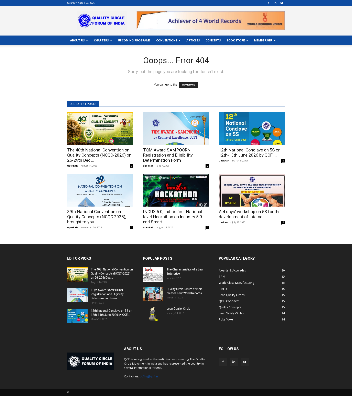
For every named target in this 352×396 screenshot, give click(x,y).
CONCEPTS (213, 40)
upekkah (72, 165)
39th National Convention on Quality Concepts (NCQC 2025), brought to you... (96, 216)
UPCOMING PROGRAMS (134, 40)
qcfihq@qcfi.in (149, 376)
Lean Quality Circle (178, 308)
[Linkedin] (275, 3)
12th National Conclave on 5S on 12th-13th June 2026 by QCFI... (249, 153)
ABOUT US (77, 40)
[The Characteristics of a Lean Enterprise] (153, 274)
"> (210, 14)
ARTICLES (193, 40)
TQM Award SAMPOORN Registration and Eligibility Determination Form (168, 155)
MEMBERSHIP (263, 40)
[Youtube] (282, 3)
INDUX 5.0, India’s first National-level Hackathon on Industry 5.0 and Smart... (173, 216)
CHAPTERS (101, 40)
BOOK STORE (236, 40)
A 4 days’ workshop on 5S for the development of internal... (249, 214)
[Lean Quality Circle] (153, 314)
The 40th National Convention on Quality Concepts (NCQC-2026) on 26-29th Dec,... (99, 155)
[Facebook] (268, 3)
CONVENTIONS (166, 40)
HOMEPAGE (188, 84)
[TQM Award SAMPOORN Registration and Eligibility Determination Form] (176, 128)
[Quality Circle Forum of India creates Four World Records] (153, 294)
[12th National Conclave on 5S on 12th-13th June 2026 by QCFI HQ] (252, 128)
